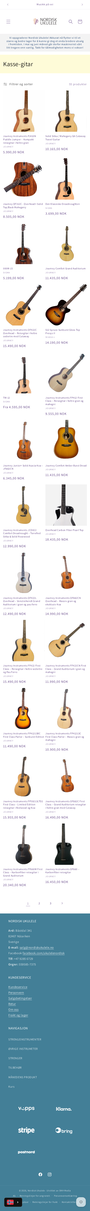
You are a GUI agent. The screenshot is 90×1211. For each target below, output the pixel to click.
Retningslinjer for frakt (45, 1202)
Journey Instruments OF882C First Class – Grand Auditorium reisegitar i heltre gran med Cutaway (65, 804)
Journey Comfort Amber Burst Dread (66, 465)
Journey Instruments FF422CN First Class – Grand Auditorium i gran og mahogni (65, 669)
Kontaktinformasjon (73, 1202)
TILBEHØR (15, 1067)
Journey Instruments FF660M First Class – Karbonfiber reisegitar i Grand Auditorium (22, 872)
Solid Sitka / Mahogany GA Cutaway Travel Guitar (65, 137)
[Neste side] (62, 903)
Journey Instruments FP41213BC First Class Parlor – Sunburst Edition (23, 735)
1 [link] (28, 903)
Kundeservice (17, 987)
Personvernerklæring (65, 1195)
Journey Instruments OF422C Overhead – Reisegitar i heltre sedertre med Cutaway (20, 333)
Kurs (11, 1086)
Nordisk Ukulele (36, 1190)
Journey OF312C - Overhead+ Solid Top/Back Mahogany (23, 205)
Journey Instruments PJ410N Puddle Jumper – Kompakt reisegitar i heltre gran (19, 139)
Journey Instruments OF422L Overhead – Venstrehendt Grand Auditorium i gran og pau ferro (21, 601)
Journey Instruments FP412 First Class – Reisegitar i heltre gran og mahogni (64, 401)
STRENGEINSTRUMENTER (24, 1039)
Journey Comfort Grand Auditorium (65, 268)
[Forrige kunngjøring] (7, 4)
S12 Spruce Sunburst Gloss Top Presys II (62, 331)
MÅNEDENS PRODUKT (22, 1077)
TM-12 (6, 397)
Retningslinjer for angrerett (35, 1195)
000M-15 (8, 268)
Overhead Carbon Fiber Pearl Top (64, 530)
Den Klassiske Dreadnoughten (62, 203)
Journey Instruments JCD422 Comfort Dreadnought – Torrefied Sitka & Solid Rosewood (22, 533)
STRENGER (15, 1058)
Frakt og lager (18, 1015)
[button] (8, 21)
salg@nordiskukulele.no (37, 947)
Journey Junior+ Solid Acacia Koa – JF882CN (23, 467)
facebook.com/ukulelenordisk (43, 953)
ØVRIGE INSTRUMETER (23, 1049)
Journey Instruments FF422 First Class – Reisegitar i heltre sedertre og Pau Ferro (22, 669)
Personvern (16, 992)
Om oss (13, 1009)
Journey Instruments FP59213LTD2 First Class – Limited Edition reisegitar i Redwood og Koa (23, 804)
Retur (12, 1004)
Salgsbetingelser (20, 998)
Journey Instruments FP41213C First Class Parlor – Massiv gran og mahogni (64, 736)
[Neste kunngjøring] (82, 4)
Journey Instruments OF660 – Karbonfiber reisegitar (62, 871)
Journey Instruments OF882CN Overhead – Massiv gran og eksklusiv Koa (63, 601)
